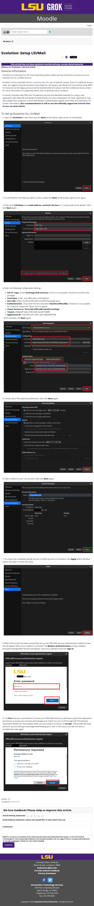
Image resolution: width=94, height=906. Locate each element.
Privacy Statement (47, 873)
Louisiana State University (46, 902)
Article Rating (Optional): (14, 815)
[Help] (7, 32)
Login (89, 25)
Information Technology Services (47, 885)
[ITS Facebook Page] (44, 880)
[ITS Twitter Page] (50, 880)
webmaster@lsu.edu (47, 868)
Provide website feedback (47, 870)
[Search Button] (50, 32)
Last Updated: (5, 802)
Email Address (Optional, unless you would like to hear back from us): (34, 820)
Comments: (8, 826)
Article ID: (4, 799)
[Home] (4, 32)
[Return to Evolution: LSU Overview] (18, 67)
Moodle (47, 18)
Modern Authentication (36, 82)
